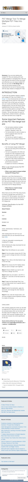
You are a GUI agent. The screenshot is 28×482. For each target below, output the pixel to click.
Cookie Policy (4, 475)
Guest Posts (6, 379)
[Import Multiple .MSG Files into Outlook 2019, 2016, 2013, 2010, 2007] (7, 363)
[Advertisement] (15, 3)
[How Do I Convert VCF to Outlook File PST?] (18, 350)
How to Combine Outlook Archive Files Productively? (6, 354)
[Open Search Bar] (26, 12)
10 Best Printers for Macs (7, 405)
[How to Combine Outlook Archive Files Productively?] (7, 350)
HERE (6, 237)
